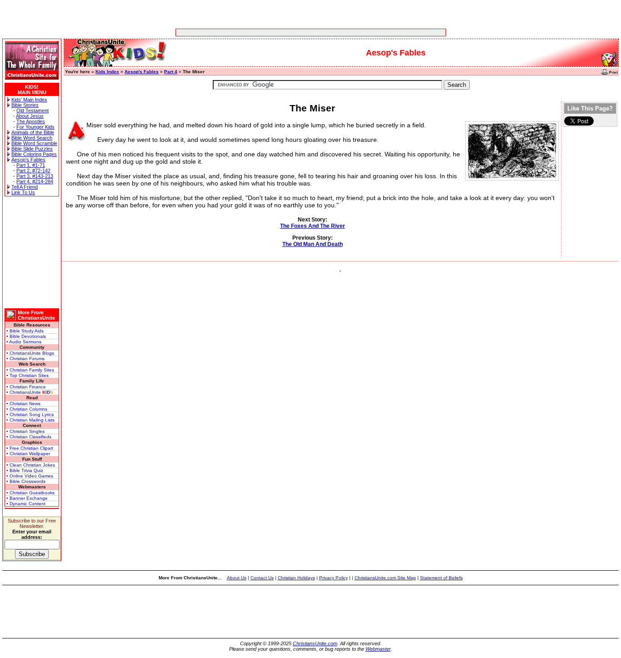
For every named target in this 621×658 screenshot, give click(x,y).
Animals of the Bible (32, 132)
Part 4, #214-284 (34, 181)
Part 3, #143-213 (34, 176)
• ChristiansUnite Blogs (30, 353)
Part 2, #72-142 (33, 170)
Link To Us (23, 192)
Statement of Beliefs (441, 577)
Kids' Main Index (29, 99)
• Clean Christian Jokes (30, 464)
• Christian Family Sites (30, 369)
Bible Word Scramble (34, 143)
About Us (236, 577)
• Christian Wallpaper (28, 453)
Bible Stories (25, 105)
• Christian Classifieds (28, 436)
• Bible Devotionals (26, 336)
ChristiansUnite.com (315, 643)
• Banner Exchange (27, 498)
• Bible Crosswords (25, 481)
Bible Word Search (31, 138)
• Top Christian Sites (27, 375)
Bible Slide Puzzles (32, 148)
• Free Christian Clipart (29, 448)
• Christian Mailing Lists (30, 419)
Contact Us (262, 577)
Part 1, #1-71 (30, 165)
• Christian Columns (26, 409)
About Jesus (30, 116)
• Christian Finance (26, 386)
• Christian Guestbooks (30, 492)
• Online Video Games (29, 475)
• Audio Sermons (23, 341)
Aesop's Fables (28, 159)
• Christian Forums (25, 358)
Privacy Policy (333, 577)
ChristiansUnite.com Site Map (385, 577)
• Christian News (23, 403)
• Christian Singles (25, 431)
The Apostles (30, 121)
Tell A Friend (24, 187)
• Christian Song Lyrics (30, 414)
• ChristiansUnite (29, 392)
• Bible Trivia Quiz (24, 470)
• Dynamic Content (25, 503)
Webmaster (378, 649)
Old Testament (32, 110)
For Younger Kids (35, 127)
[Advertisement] (282, 32)
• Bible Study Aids (25, 330)
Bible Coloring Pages (34, 154)
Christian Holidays (296, 577)
